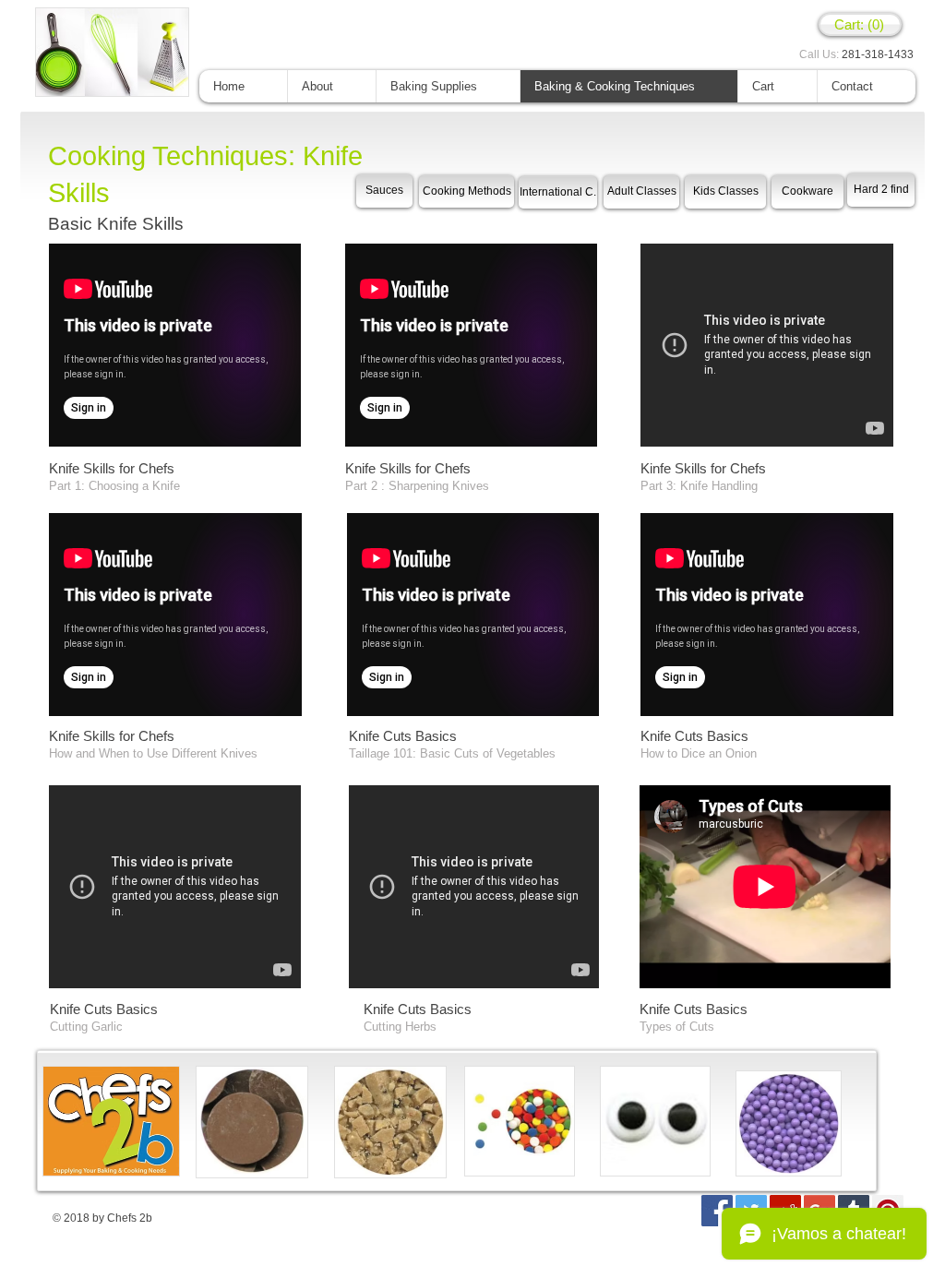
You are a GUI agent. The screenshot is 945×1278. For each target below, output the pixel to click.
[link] (860, 25)
